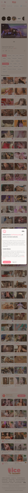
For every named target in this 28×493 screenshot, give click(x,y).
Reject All (14, 262)
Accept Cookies (7, 262)
